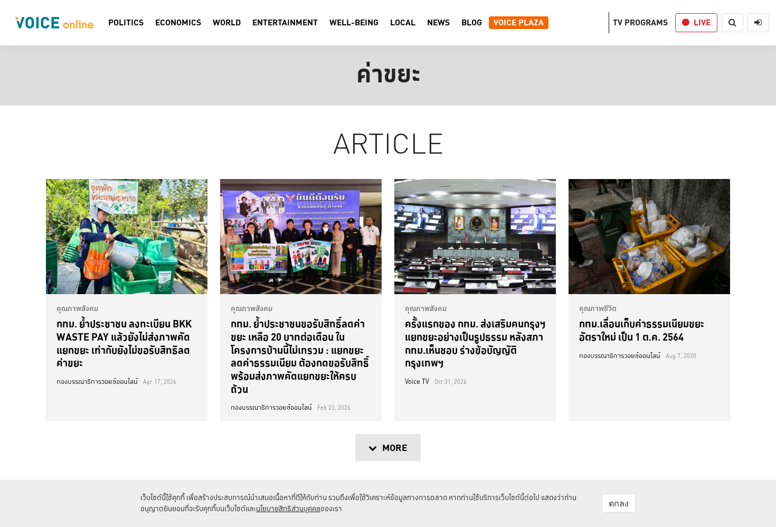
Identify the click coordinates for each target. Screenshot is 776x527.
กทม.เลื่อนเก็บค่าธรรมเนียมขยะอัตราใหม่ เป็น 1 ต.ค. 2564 (641, 330)
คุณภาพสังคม (77, 308)
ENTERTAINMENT (285, 22)
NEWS (438, 22)
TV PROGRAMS (640, 22)
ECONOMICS (178, 22)
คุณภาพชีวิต (598, 308)
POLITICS (126, 22)
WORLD (227, 22)
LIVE (702, 22)
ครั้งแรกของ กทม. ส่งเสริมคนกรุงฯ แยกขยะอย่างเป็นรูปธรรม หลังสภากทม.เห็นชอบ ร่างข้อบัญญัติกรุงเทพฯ (475, 343)
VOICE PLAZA (519, 22)
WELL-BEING (353, 22)
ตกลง (619, 503)
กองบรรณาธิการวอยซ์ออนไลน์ (97, 382)
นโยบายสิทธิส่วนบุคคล (288, 508)
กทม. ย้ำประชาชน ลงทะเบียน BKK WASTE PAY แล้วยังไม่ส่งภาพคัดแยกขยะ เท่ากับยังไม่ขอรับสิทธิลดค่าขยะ (124, 343)
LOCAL (402, 22)
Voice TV (417, 382)
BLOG (471, 22)
